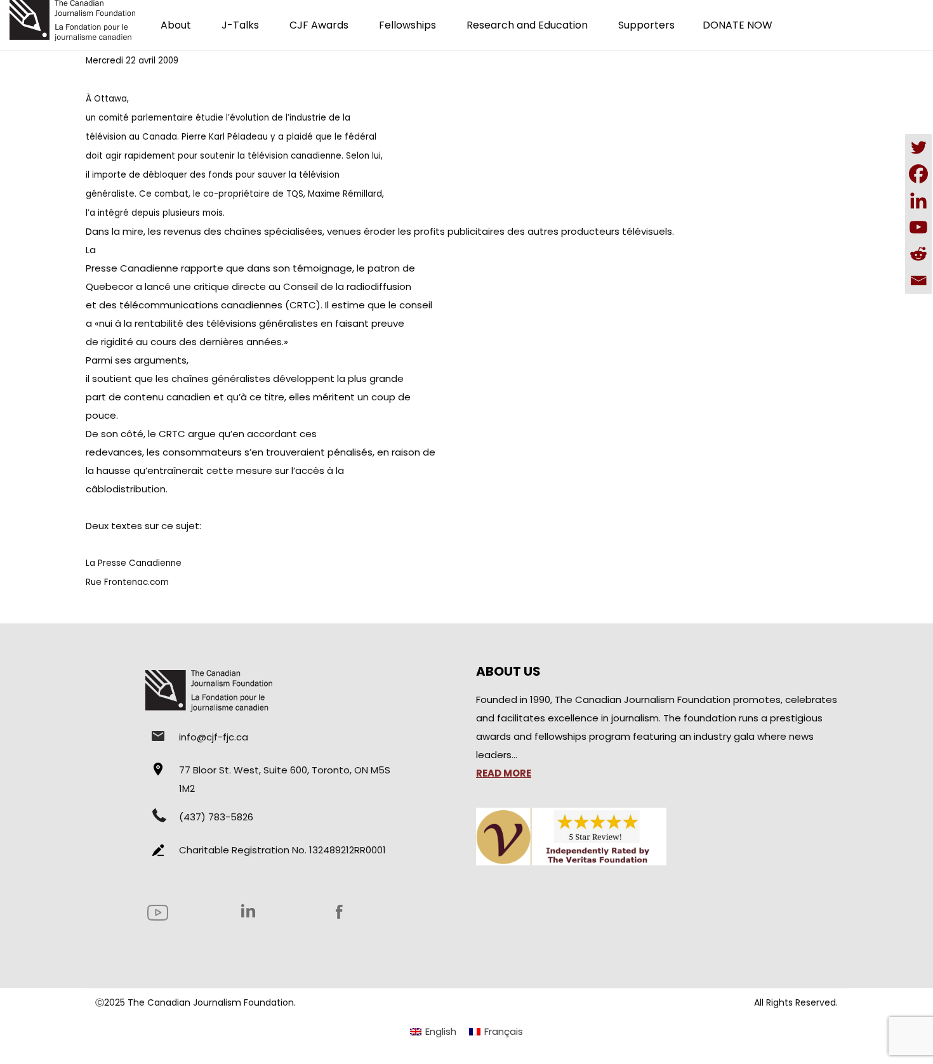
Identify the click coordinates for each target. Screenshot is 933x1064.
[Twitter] (918, 147)
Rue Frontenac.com (127, 582)
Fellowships (407, 25)
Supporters (646, 25)
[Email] (918, 280)
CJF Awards (318, 25)
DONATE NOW (737, 25)
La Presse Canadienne (134, 563)
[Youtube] (918, 227)
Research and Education (527, 25)
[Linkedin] (918, 200)
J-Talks (240, 25)
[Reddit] (918, 253)
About (176, 25)
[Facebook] (918, 174)
